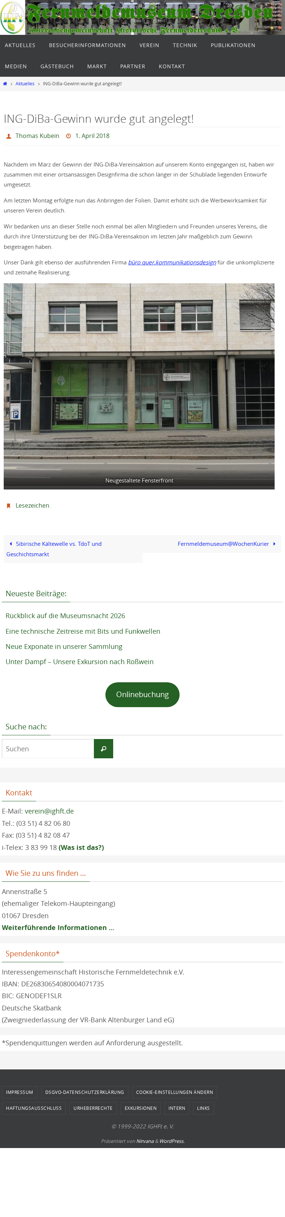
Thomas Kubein (37, 135)
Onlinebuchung (142, 690)
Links (203, 1104)
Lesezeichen (32, 502)
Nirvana (145, 1136)
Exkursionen (141, 1104)
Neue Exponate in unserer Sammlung (64, 642)
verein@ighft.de (49, 806)
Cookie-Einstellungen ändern (174, 1088)
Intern (176, 1104)
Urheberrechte (93, 1104)
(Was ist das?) (81, 843)
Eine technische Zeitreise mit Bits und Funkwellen (83, 626)
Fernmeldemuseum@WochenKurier (224, 539)
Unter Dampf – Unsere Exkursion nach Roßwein (80, 657)
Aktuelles (25, 83)
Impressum (19, 1088)
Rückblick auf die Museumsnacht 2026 (65, 611)
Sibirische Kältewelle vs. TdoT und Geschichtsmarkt (53, 544)
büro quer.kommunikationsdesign (172, 260)
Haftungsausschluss (34, 1104)
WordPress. (171, 1136)
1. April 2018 (92, 135)
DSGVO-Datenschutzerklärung (84, 1088)
